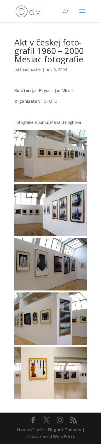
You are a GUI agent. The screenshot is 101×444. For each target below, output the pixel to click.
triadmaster (30, 69)
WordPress (64, 436)
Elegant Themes (64, 429)
